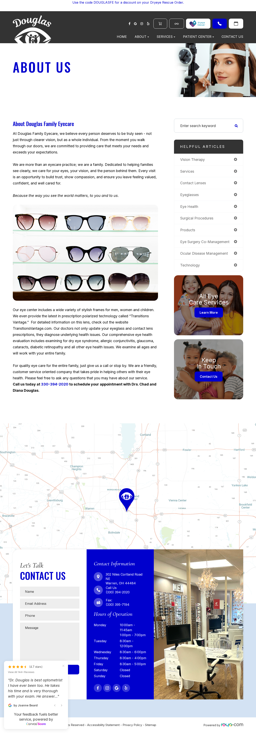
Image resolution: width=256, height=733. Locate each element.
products (187, 230)
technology (190, 265)
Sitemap (150, 725)
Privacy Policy (132, 725)
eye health (189, 206)
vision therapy (192, 159)
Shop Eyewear (176, 24)
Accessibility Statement (103, 725)
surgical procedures (196, 218)
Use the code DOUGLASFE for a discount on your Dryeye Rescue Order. (128, 2)
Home (122, 37)
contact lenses (193, 183)
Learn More (209, 312)
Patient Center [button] (197, 37)
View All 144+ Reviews (21, 688)
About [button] (140, 37)
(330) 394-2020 (219, 24)
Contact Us (232, 37)
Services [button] (165, 37)
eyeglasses (189, 195)
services (187, 171)
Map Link (8, 425)
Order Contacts (160, 24)
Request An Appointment (236, 24)
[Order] (198, 24)
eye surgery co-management (204, 242)
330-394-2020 (54, 384)
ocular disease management (204, 253)
